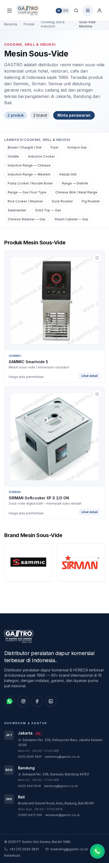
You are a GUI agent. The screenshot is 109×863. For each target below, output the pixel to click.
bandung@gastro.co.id (61, 786)
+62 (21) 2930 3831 (24, 849)
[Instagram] (23, 701)
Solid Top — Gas (48, 210)
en (65, 10)
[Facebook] (37, 701)
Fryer (54, 147)
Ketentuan (12, 855)
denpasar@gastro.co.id (62, 815)
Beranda (10, 24)
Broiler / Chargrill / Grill (25, 147)
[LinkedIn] (51, 701)
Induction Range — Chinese (29, 165)
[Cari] (76, 10)
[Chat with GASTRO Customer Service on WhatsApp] (97, 850)
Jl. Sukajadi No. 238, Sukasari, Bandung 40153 (53, 774)
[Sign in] (99, 10)
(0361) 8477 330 (30, 815)
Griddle (13, 156)
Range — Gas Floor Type (27, 192)
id (59, 10)
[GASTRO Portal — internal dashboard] (88, 10)
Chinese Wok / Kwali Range (76, 192)
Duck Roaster (62, 201)
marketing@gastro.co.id (62, 756)
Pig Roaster (91, 201)
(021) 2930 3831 (30, 756)
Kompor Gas (77, 147)
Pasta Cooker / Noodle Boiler (30, 183)
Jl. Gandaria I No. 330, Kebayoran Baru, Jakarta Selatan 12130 (60, 742)
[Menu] (9, 10)
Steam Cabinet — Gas (71, 219)
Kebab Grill (68, 174)
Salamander (17, 210)
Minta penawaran (73, 115)
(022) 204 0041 (29, 786)
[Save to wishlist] (97, 258)
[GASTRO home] (32, 10)
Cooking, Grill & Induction (53, 24)
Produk (29, 24)
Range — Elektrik (75, 183)
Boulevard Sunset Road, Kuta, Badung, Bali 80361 (56, 803)
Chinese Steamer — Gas (27, 219)
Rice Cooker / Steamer (25, 201)
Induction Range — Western (29, 174)
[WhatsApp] (9, 701)
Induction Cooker (41, 156)
